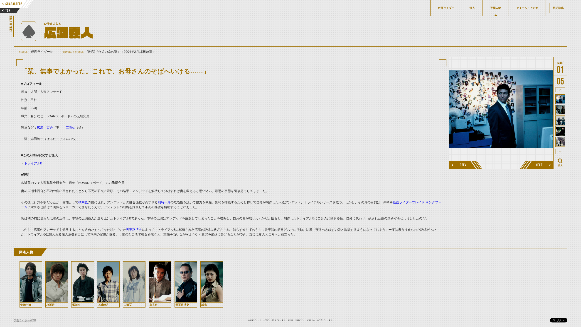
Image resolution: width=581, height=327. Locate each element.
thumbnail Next (560, 151)
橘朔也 (83, 202)
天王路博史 (134, 229)
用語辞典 (558, 8)
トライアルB (33, 163)
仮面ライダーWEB (25, 320)
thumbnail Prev (560, 89)
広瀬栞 (70, 127)
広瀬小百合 (45, 127)
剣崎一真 (164, 202)
